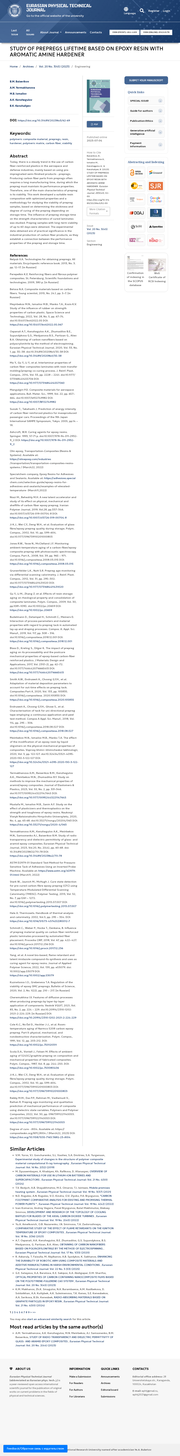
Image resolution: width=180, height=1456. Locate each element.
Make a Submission (80, 1376)
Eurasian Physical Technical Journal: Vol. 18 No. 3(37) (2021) (74, 1191)
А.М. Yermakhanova (22, 87)
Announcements (75, 32)
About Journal (49, 32)
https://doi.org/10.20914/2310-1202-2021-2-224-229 (43, 1017)
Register (153, 11)
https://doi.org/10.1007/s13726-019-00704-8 (38, 517)
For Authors (76, 1389)
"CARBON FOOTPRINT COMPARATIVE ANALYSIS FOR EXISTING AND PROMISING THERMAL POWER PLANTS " (63, 1200)
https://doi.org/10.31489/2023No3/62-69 (44, 120)
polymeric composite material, (29, 139)
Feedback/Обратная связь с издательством (35, 1448)
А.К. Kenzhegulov (21, 99)
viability (67, 143)
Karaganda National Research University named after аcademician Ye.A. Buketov (100, 1449)
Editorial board (109, 1389)
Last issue (14, 32)
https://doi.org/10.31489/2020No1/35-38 (36, 355)
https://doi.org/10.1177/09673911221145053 (37, 1122)
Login (166, 11)
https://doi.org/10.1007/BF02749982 (33, 401)
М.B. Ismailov (18, 93)
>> (34, 1312)
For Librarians (77, 1396)
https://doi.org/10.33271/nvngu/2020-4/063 (38, 824)
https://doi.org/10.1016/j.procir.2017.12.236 (36, 948)
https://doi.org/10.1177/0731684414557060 (37, 382)
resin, (65, 139)
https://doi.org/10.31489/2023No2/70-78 (36, 855)
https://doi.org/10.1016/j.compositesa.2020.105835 (42, 699)
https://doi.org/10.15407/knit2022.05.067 (36, 324)
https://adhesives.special (60, 478)
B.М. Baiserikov (19, 81)
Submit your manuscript (146, 80)
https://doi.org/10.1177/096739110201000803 (39, 1091)
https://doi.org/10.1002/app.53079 (32, 975)
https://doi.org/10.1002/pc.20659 (31, 610)
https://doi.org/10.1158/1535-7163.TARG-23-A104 (40, 1137)
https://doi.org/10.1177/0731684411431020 (36, 586)
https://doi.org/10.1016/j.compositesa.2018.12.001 (41, 641)
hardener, (16, 143)
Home (14, 66)
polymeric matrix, (34, 143)
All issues (30, 32)
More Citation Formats (97, 211)
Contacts (96, 32)
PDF (95, 124)
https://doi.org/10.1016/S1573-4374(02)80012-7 (40, 921)
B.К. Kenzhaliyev (20, 105)
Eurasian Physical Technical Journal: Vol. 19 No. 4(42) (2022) (76, 1204)
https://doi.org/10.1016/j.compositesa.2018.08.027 (41, 730)
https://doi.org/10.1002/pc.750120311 (33, 1044)
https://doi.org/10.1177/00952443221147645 (38, 797)
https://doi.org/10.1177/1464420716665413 (37, 672)
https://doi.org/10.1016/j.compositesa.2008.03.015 (41, 563)
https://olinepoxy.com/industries (30, 459)
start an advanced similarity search (49, 1319)
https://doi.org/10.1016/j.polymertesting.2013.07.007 (43, 906)
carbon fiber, (54, 143)
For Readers (76, 1383)
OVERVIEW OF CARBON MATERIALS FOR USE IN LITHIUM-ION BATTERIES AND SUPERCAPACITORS (61, 1175)
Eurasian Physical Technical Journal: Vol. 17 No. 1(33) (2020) (52, 1252)
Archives (28, 66)
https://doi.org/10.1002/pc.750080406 (34, 1067)
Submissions (108, 1396)
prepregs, (55, 139)
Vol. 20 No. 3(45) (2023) (54, 66)
